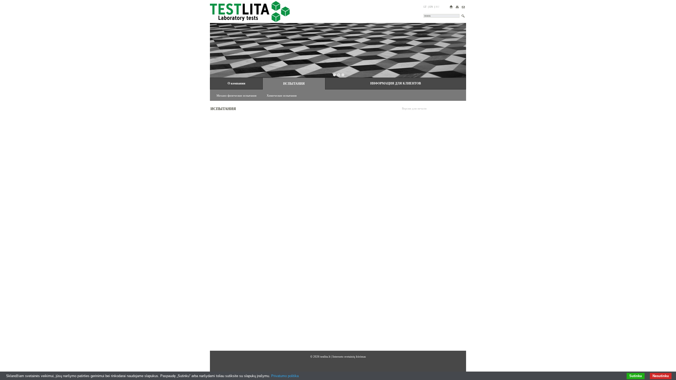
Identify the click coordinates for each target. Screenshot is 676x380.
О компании (236, 83)
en (431, 6)
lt (425, 6)
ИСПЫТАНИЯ (294, 84)
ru (437, 6)
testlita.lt (325, 356)
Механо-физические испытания (236, 95)
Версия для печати (414, 108)
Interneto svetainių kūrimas (349, 356)
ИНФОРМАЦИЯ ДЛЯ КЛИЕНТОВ (395, 83)
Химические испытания (282, 95)
